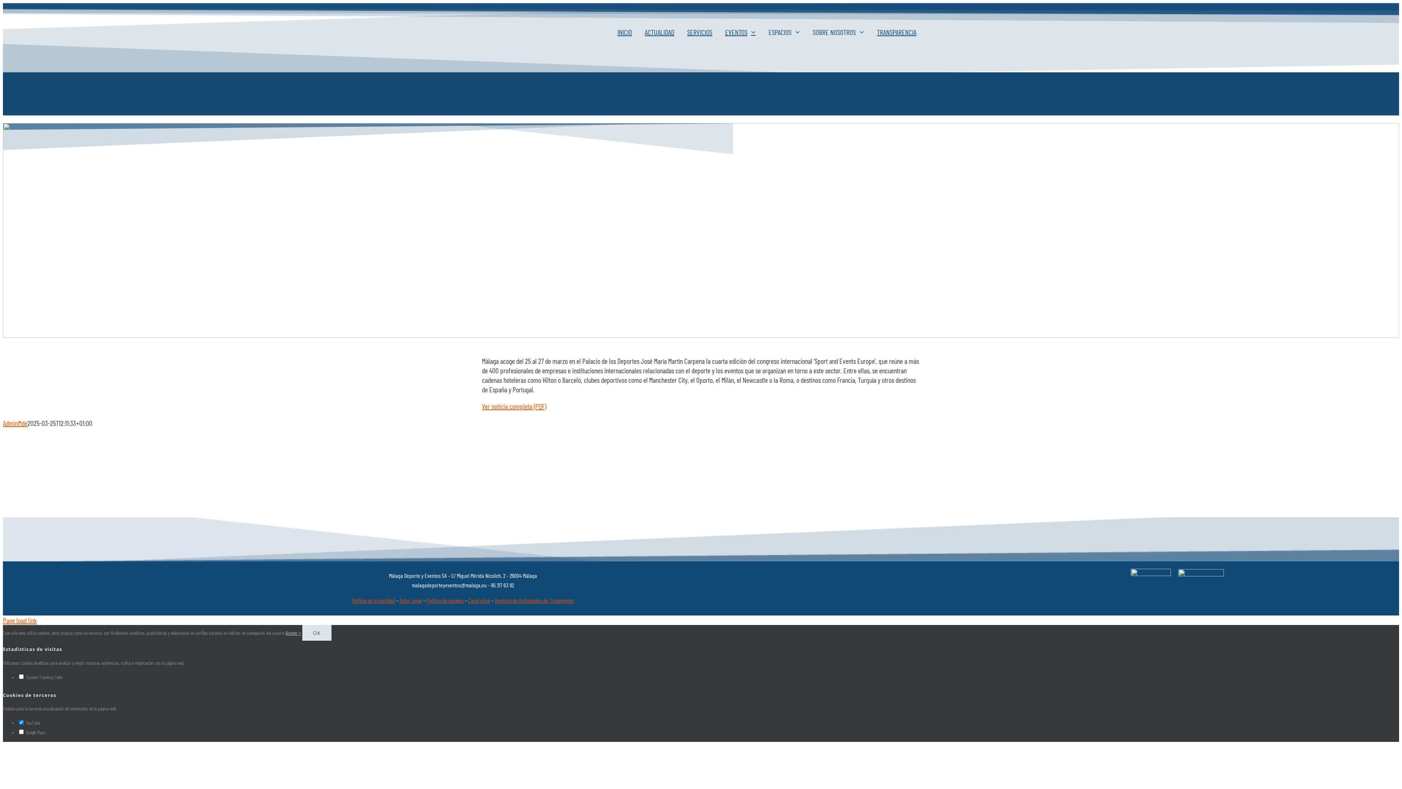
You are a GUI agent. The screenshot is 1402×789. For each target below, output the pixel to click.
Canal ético (479, 600)
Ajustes (292, 633)
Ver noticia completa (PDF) (514, 406)
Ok (317, 632)
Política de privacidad (373, 600)
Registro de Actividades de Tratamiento (534, 600)
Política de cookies (445, 600)
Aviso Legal (410, 600)
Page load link (20, 620)
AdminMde (15, 423)
